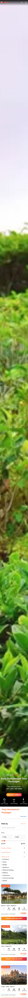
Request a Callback (14, 795)
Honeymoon (6, 875)
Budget (5, 865)
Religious (5, 873)
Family (4, 862)
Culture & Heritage (8, 878)
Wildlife (5, 881)
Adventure (6, 867)
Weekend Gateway (8, 870)
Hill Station (6, 859)
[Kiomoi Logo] (4, 2)
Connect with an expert (14, 918)
